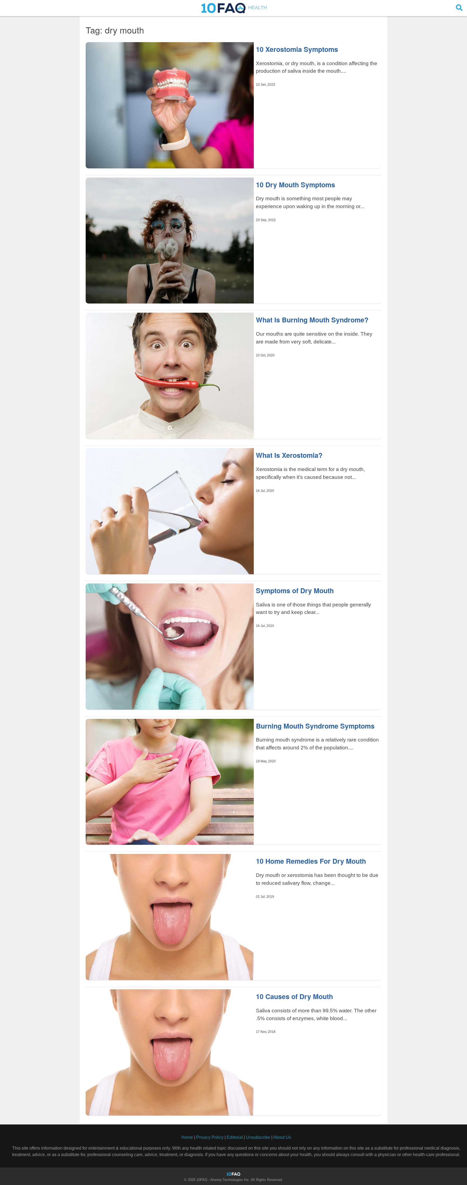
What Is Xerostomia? (289, 455)
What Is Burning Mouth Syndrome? (312, 320)
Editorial (235, 1137)
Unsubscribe (258, 1137)
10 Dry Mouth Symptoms (295, 184)
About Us (282, 1137)
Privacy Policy (210, 1137)
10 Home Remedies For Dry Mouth (311, 861)
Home (187, 1137)
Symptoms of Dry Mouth (295, 590)
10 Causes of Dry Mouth (294, 996)
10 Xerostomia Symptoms (297, 49)
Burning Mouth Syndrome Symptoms (315, 726)
